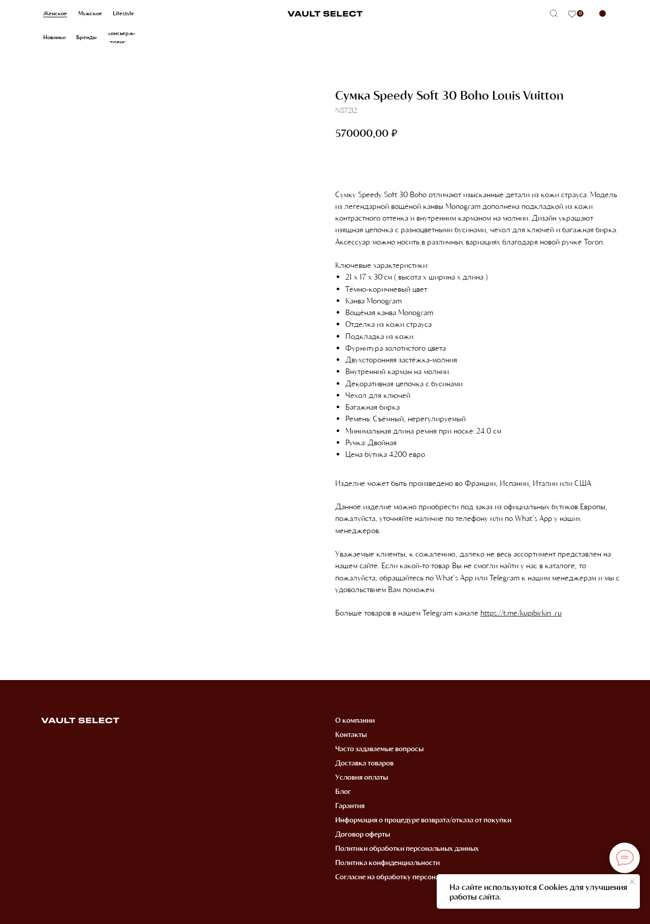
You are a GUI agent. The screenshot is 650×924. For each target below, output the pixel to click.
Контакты (351, 734)
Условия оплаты (361, 777)
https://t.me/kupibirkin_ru (521, 612)
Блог (343, 791)
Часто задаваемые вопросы (379, 748)
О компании (355, 720)
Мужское (90, 13)
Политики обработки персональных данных (407, 848)
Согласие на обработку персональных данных (410, 876)
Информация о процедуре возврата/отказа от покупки (423, 819)
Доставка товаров (364, 762)
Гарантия (350, 805)
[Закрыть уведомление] (632, 882)
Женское (55, 13)
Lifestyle (123, 13)
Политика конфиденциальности (387, 862)
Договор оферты (362, 833)
